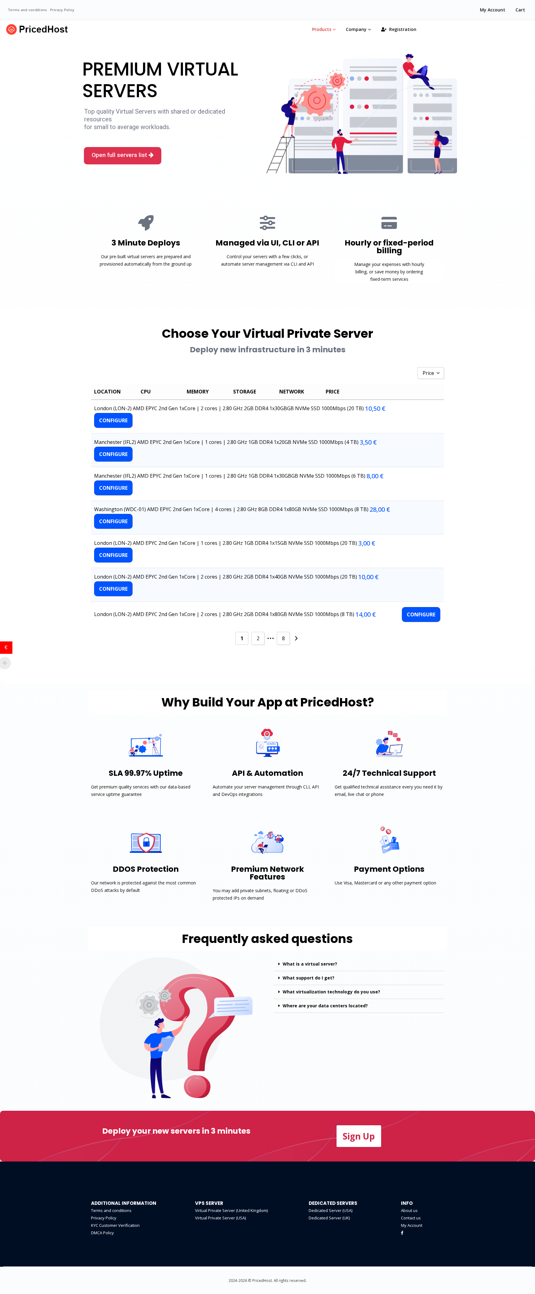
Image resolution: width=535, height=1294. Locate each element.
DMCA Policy (102, 1232)
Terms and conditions (27, 9)
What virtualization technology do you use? (331, 992)
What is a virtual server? (310, 964)
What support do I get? (308, 978)
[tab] (359, 964)
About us (409, 1210)
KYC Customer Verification (115, 1225)
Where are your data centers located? (325, 1006)
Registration (402, 29)
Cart (520, 10)
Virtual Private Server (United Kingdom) (231, 1210)
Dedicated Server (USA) (330, 1210)
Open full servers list (120, 154)
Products (321, 29)
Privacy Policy (62, 9)
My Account (492, 10)
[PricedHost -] (37, 29)
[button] (359, 1136)
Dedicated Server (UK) (329, 1218)
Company (356, 29)
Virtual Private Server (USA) (220, 1218)
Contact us (411, 1218)
